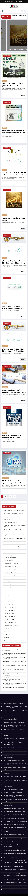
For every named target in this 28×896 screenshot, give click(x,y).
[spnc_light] (25, 11)
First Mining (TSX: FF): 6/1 (9, 613)
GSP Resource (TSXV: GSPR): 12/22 (11, 584)
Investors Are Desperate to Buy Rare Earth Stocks (13, 750)
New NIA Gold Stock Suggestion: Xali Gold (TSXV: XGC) (14, 879)
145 (10, 496)
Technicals (5, 346)
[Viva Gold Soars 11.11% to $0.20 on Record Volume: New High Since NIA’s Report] (14, 156)
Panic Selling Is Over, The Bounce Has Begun (12, 841)
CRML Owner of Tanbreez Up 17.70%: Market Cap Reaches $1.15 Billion (12, 307)
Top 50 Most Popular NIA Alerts (9, 552)
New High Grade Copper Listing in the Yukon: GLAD (14, 818)
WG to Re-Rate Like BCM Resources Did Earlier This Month (15, 722)
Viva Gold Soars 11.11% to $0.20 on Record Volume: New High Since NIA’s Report (14, 174)
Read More (23, 95)
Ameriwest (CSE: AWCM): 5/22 (10, 566)
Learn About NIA (7, 634)
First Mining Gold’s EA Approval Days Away (12, 753)
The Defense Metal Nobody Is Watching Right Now (13, 789)
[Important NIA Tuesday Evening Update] (14, 35)
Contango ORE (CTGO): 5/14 (10, 616)
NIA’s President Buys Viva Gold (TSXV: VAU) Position (14, 824)
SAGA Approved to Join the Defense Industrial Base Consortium (14, 657)
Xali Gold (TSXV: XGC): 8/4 (10, 560)
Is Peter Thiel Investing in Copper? (10, 858)
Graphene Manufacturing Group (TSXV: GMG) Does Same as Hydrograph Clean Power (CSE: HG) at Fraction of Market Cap (15, 862)
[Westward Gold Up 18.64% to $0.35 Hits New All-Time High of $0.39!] (14, 332)
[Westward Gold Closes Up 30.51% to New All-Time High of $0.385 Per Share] (14, 244)
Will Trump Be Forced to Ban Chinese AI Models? (13, 887)
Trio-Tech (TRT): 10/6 (8, 595)
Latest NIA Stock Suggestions (9, 555)
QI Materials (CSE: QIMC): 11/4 (10, 590)
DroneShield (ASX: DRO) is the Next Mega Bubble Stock (14, 839)
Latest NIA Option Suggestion (9, 628)
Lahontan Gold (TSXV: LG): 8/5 (10, 604)
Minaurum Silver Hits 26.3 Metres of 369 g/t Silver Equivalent (11, 437)
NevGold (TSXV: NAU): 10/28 (10, 593)
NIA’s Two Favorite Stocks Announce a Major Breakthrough (13, 687)
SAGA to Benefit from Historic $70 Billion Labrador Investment (13, 85)
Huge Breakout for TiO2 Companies (11, 890)
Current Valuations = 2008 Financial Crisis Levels (13, 703)
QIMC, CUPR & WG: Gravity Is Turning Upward (13, 792)
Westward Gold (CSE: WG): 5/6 (11, 569)
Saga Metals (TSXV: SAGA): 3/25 (11, 575)
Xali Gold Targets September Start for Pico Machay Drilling (13, 669)
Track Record (6, 637)
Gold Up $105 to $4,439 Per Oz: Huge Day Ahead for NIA (15, 821)
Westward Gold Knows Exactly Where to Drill (12, 747)
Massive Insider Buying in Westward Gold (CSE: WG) (14, 866)
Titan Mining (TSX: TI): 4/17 (10, 619)
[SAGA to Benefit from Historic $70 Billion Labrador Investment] (14, 66)
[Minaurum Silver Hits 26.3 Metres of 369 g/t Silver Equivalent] (14, 417)
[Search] (21, 11)
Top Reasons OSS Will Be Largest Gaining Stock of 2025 (15, 827)
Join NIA (5, 640)
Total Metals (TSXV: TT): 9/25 (10, 598)
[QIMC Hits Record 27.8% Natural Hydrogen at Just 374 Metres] (14, 463)
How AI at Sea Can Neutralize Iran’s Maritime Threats (14, 760)
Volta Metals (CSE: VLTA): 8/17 (10, 557)
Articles (4, 127)
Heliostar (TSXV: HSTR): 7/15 (10, 607)
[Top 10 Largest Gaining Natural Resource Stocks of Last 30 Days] (14, 112)
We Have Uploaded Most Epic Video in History (13, 715)
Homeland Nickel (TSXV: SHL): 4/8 (11, 572)
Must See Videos (7, 631)
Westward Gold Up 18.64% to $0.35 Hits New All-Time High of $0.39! (13, 350)
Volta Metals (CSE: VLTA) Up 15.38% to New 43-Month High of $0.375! (15, 16)
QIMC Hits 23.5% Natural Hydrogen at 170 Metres (12, 673)
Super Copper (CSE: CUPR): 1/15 (11, 581)
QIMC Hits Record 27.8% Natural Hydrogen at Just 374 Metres (14, 482)
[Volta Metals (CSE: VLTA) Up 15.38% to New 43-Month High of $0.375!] (14, 374)
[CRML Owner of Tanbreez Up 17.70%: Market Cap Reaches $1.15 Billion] (14, 288)
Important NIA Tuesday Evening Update (11, 49)
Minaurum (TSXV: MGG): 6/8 (10, 610)
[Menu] (2, 11)
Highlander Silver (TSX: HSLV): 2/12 (11, 625)
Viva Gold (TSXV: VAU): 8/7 (10, 601)
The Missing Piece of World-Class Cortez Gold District (14, 808)
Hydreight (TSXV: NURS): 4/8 (10, 622)
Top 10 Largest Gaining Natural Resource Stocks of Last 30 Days (13, 132)
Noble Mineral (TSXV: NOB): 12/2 (11, 587)
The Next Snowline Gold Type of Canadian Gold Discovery (15, 811)
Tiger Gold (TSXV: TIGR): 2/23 (10, 578)
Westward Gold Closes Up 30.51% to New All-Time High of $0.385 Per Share (13, 262)
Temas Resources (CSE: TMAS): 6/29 (11, 563)
